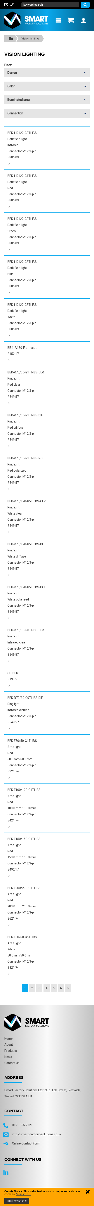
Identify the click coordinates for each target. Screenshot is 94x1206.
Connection (15, 113)
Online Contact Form (26, 1143)
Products (10, 1050)
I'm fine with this (17, 1200)
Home (8, 1038)
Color (11, 86)
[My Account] (83, 20)
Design (12, 72)
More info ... (23, 1194)
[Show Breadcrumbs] (10, 38)
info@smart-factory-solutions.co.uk (36, 1134)
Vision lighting (30, 38)
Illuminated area (18, 99)
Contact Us (11, 1063)
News (8, 1057)
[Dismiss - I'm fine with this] (88, 1191)
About (8, 1044)
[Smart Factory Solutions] (26, 20)
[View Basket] (70, 20)
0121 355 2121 (22, 1125)
